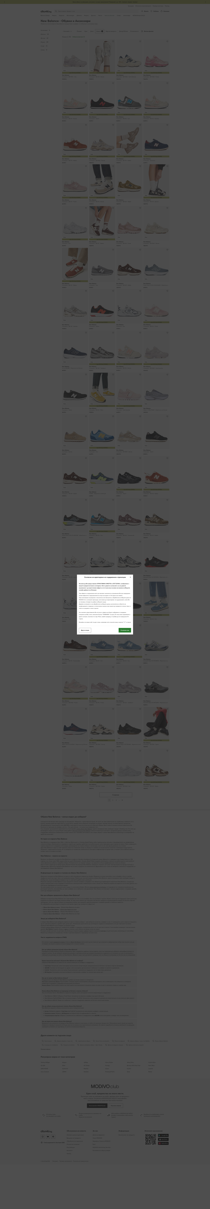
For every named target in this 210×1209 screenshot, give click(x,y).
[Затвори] (130, 577)
